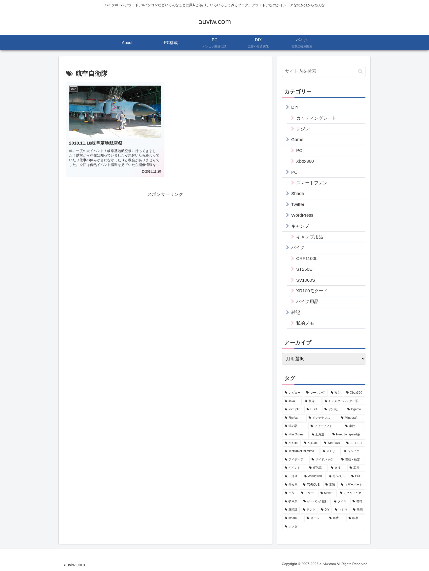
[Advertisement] (165, 233)
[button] (360, 71)
